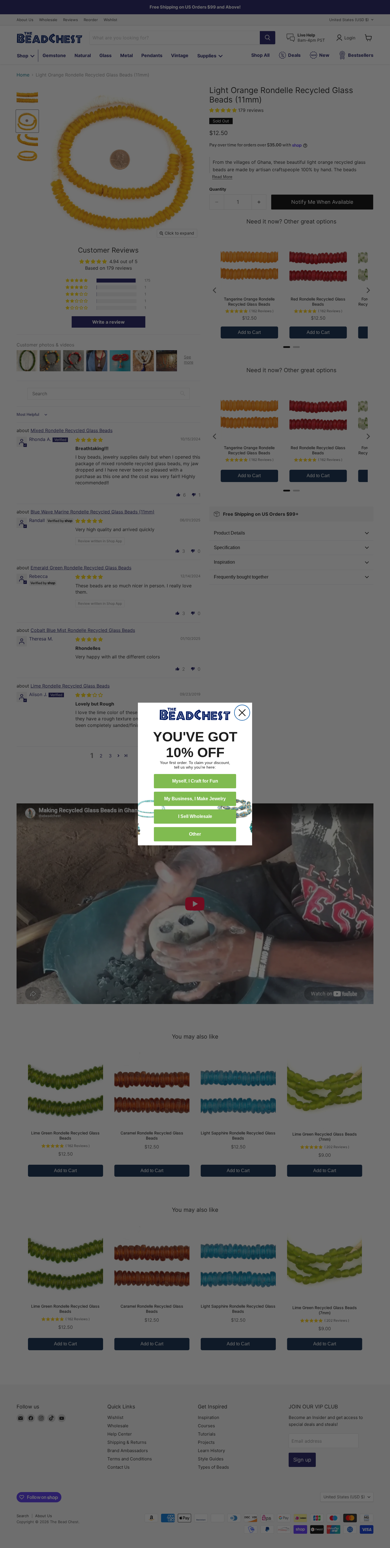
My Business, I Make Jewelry (195, 798)
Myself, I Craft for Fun (195, 781)
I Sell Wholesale (195, 816)
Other (195, 834)
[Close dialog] (242, 712)
